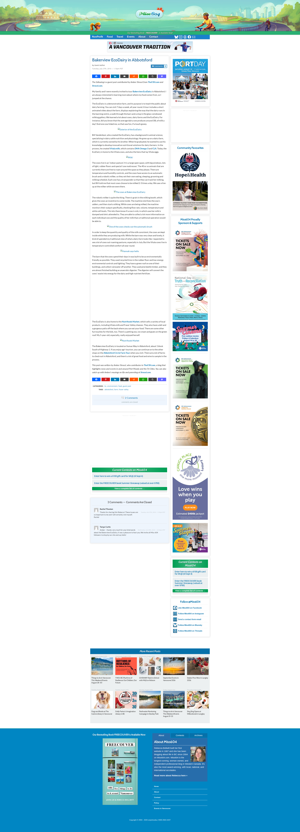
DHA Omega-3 (141, 148)
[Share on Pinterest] (105, 76)
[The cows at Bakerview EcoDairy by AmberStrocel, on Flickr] (129, 192)
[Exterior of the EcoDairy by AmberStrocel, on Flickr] (130, 129)
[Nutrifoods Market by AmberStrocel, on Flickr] (129, 340)
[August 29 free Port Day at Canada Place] (190, 81)
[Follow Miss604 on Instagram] (181, 37)
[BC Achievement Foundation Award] (190, 249)
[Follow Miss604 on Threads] (185, 37)
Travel (120, 36)
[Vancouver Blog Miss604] (150, 13)
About (141, 36)
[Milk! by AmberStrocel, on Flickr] (129, 157)
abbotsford (109, 389)
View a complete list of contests (128, 489)
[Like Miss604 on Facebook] (189, 37)
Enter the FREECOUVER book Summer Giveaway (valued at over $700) (126, 483)
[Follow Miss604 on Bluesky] (176, 37)
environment (112, 386)
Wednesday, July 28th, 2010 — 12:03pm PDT (151, 530)
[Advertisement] (129, 439)
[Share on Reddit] (134, 76)
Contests (180, 735)
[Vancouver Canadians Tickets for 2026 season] (150, 46)
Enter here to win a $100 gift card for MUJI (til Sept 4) (118, 476)
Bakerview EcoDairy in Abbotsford (122, 60)
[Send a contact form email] (194, 37)
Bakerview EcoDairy (142, 91)
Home (156, 786)
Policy (156, 803)
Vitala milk (115, 148)
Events (131, 36)
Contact (153, 36)
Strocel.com (97, 86)
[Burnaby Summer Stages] (190, 537)
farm (116, 389)
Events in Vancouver (162, 808)
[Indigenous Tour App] (190, 196)
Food (110, 36)
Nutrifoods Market (130, 321)
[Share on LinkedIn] (115, 76)
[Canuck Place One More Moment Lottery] (190, 484)
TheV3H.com (153, 82)
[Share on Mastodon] (162, 76)
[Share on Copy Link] (152, 76)
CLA (154, 148)
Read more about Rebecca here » (170, 775)
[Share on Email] (124, 76)
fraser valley (123, 389)
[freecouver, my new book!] (120, 804)
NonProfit (97, 36)
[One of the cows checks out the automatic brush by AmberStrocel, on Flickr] (129, 226)
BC (105, 386)
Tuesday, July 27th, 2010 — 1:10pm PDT (107, 68)
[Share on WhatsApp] (143, 76)
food (120, 386)
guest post (127, 386)
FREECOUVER (151, 33)
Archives (198, 735)
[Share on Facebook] (96, 76)
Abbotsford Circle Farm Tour (117, 353)
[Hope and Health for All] (190, 165)
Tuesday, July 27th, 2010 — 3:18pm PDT (153, 512)
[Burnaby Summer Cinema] (190, 336)
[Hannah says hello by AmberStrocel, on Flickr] (129, 251)
